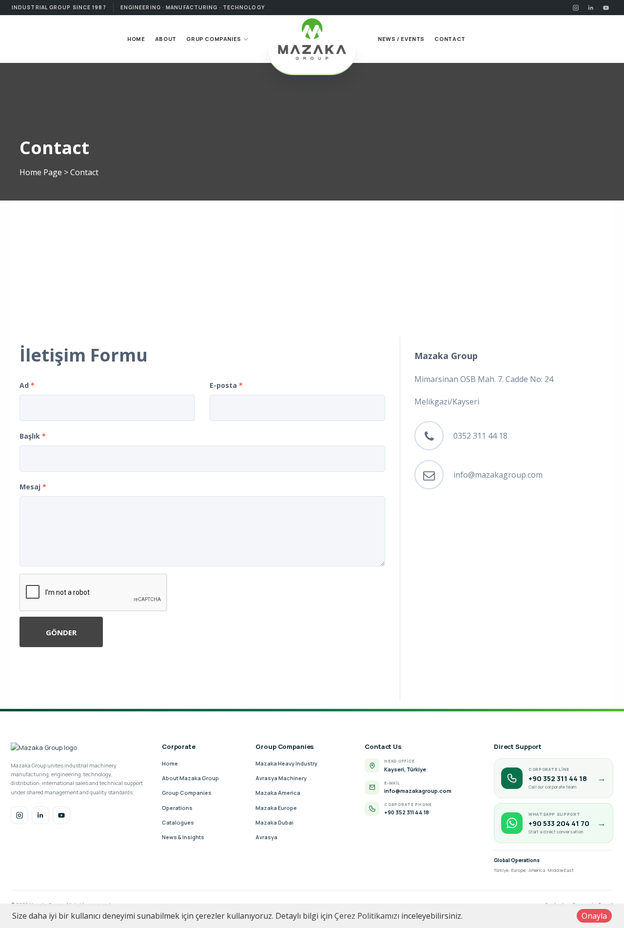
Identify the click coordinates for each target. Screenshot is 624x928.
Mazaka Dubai (274, 822)
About (165, 38)
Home (136, 38)
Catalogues (178, 822)
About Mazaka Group (190, 778)
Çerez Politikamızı (366, 915)
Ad (27, 385)
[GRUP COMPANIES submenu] (245, 39)
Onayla (594, 915)
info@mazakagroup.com (498, 474)
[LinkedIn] (590, 7)
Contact (449, 38)
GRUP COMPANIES (213, 38)
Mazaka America (277, 792)
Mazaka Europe (276, 807)
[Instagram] (575, 7)
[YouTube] (605, 7)
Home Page (41, 172)
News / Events (401, 38)
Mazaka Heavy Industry (286, 763)
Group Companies (187, 792)
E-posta (226, 385)
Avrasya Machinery (281, 778)
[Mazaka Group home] (312, 39)
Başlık (33, 436)
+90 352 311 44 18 (406, 812)
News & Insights (183, 837)
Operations (177, 807)
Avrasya (266, 837)
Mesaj (33, 486)
